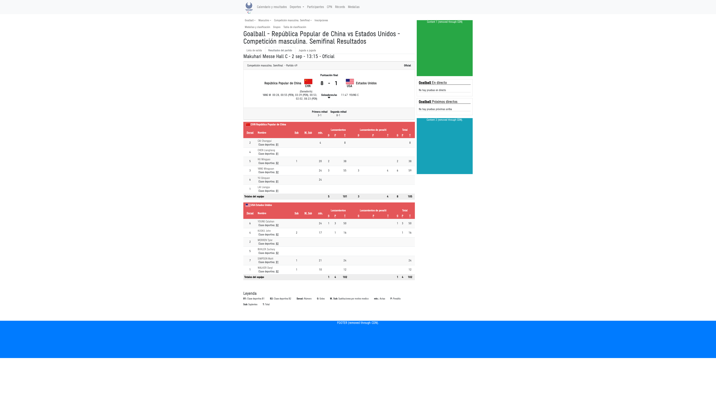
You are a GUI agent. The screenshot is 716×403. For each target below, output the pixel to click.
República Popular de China (271, 124)
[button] (329, 97)
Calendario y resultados (272, 7)
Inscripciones (321, 20)
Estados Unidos (264, 205)
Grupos (276, 27)
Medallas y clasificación (257, 27)
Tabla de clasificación (294, 27)
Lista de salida (254, 50)
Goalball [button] (249, 20)
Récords (340, 7)
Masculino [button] (263, 20)
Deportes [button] (295, 7)
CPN (329, 7)
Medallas (353, 7)
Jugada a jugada (307, 50)
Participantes (315, 7)
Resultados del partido (280, 50)
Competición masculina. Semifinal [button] (292, 20)
